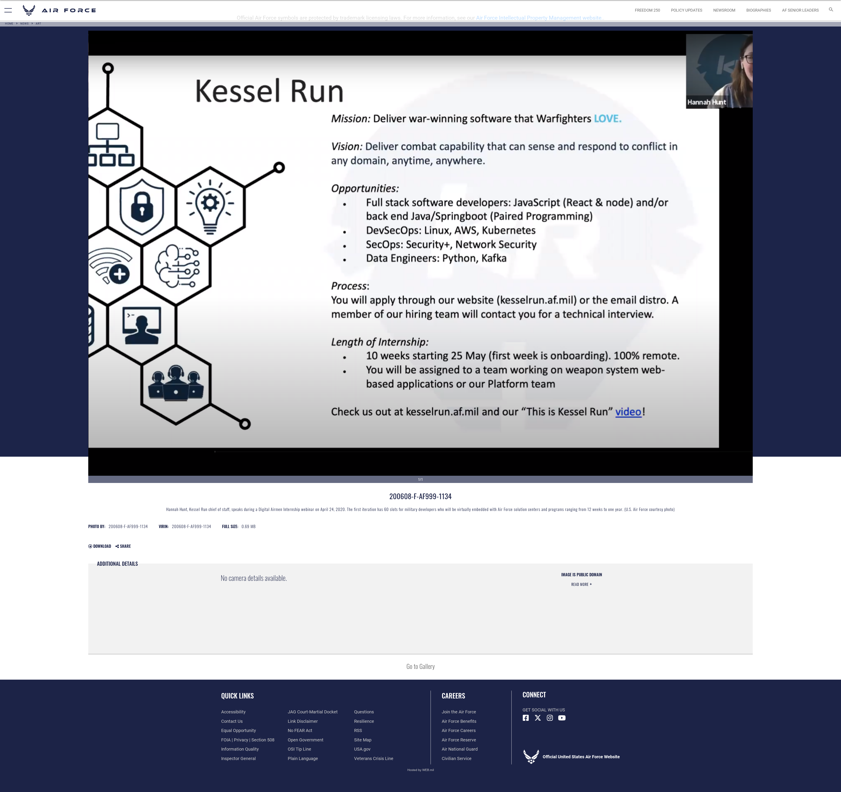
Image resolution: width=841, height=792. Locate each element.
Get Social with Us (544, 709)
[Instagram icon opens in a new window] (550, 718)
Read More (580, 584)
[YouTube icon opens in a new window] (562, 718)
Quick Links (237, 695)
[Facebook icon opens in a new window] (526, 718)
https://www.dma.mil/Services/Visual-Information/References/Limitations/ (560, 600)
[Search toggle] (831, 10)
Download (101, 546)
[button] (7, 10)
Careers (453, 695)
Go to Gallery (420, 666)
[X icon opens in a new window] (538, 718)
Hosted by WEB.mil (420, 770)
